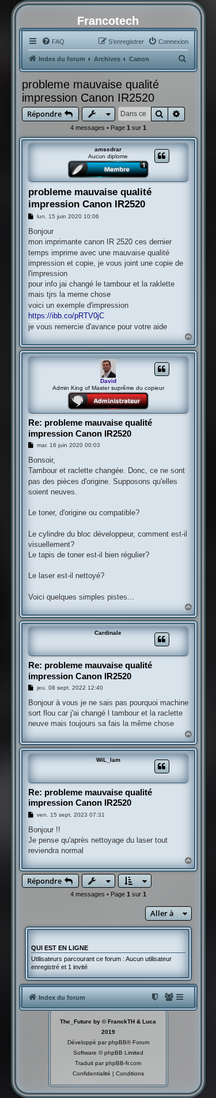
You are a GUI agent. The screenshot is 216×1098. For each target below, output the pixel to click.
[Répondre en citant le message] (161, 156)
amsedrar (108, 149)
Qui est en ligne (59, 947)
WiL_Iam (108, 760)
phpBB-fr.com (123, 1063)
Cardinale (108, 633)
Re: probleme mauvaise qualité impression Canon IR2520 (90, 428)
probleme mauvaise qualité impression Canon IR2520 (90, 91)
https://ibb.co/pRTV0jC (66, 315)
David (108, 381)
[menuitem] (53, 42)
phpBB (117, 1042)
